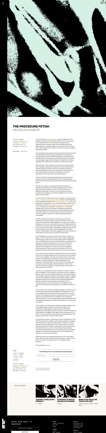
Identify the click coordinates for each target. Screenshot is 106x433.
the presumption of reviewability (64, 201)
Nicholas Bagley (26, 130)
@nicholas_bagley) (20, 141)
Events (75, 421)
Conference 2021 (78, 424)
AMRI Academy (56, 432)
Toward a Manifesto (58, 423)
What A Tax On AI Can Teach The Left (88, 400)
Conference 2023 (78, 423)
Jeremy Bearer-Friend (86, 403)
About (55, 421)
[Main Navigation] (4, 3)
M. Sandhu (39, 403)
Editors (59, 403)
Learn (54, 426)
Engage (75, 430)
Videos (54, 430)
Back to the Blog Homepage (43, 369)
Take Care (47, 345)
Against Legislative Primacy (45, 400)
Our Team (55, 424)
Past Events (76, 427)
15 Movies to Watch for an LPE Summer (66, 400)
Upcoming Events (78, 426)
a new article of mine (51, 139)
